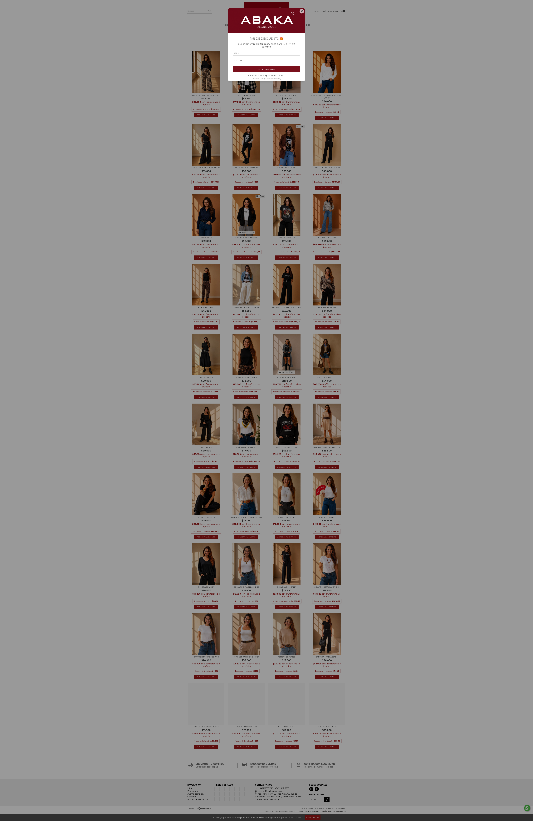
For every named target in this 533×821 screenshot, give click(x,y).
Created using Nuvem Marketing (266, 79)
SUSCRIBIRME (266, 69)
